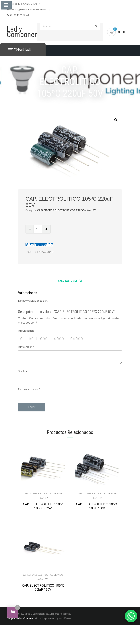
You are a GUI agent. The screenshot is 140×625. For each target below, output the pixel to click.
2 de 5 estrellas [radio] (32, 338)
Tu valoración (26, 346)
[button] (116, 120)
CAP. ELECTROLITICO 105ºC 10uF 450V (97, 506)
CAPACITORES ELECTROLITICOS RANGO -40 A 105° (66, 210)
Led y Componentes (27, 32)
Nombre (23, 371)
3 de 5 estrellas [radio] (45, 338)
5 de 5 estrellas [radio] (78, 338)
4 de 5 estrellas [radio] (60, 338)
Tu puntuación (27, 330)
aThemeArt (28, 618)
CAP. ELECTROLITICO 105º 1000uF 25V (43, 506)
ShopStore (13, 618)
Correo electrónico (29, 389)
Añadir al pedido (39, 244)
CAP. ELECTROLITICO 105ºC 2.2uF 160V (43, 587)
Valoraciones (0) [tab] (70, 281)
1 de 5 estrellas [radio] (22, 338)
